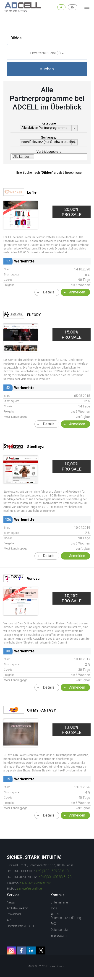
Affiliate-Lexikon (17, 908)
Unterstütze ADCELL (21, 926)
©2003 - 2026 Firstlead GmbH (47, 966)
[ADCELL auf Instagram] (11, 950)
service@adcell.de (29, 888)
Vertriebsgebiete (49, 151)
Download (14, 914)
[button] (47, 69)
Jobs (53, 908)
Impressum (58, 935)
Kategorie (49, 123)
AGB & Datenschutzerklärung (65, 916)
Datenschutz (59, 929)
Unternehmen (60, 902)
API (9, 920)
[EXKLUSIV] (20, 227)
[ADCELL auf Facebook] (21, 950)
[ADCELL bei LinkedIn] (31, 950)
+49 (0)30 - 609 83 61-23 (54, 877)
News (11, 902)
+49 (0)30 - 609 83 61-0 (52, 871)
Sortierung (49, 137)
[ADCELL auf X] (40, 950)
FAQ (53, 924)
